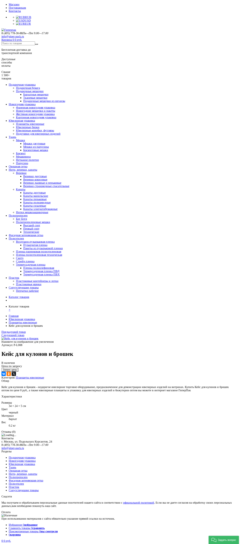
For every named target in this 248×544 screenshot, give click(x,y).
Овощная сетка (18, 166)
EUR (28, 23)
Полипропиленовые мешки (33, 222)
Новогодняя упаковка (22, 104)
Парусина (22, 163)
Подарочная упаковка (22, 84)
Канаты (20, 189)
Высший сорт (31, 225)
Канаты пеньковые (35, 199)
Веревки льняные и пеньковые (42, 182)
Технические (31, 231)
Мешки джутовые (34, 143)
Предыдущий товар (13, 331)
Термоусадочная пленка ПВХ (41, 274)
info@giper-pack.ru (12, 36)
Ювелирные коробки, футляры (35, 130)
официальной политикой (138, 502)
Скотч (19, 258)
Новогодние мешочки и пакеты (35, 110)
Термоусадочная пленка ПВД (41, 271)
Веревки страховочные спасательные (46, 186)
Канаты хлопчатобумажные (40, 209)
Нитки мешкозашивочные (32, 212)
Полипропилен (18, 215)
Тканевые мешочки (35, 97)
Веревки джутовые (35, 176)
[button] (224, 540)
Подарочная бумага (28, 87)
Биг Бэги (21, 218)
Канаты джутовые (34, 192)
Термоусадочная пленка (30, 264)
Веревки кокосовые (35, 179)
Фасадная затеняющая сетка (26, 235)
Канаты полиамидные (37, 202)
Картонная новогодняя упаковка (36, 117)
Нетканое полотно (27, 159)
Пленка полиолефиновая (38, 267)
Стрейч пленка (25, 261)
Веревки (21, 173)
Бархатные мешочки (35, 94)
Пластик (14, 277)
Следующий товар (12, 335)
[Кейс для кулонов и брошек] (19, 338)
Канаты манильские (35, 195)
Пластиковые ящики (28, 284)
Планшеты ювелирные (30, 123)
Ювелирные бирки (27, 127)
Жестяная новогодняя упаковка (35, 114)
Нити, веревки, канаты (23, 169)
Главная (14, 315)
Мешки (20, 140)
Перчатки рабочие (27, 290)
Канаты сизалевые (34, 205)
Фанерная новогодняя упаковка (35, 107)
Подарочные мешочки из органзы (44, 101)
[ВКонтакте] (3, 374)
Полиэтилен (16, 238)
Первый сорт (31, 228)
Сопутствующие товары (24, 287)
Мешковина (23, 156)
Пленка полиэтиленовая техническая (39, 254)
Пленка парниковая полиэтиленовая (38, 251)
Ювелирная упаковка (22, 120)
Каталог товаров (19, 297)
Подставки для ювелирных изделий (38, 133)
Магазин (14, 4)
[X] (14, 374)
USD (28, 20)
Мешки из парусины (36, 146)
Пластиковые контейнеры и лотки (37, 281)
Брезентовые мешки (35, 150)
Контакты (15, 11)
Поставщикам (17, 7)
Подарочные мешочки (30, 91)
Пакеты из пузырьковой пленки (43, 248)
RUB (28, 17)
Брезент (21, 153)
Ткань (12, 137)
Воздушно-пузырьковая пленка (35, 241)
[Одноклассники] (9, 374)
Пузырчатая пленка (35, 245)
